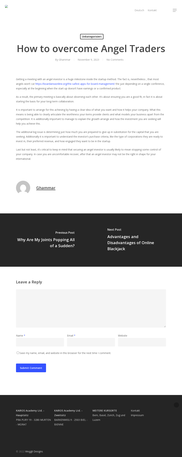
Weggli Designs (34, 451)
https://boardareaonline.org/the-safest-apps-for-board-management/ (75, 83)
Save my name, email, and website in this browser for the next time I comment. (65, 353)
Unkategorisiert (92, 36)
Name (20, 335)
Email (71, 335)
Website (122, 335)
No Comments (115, 59)
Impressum (137, 415)
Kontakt (135, 410)
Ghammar (64, 59)
